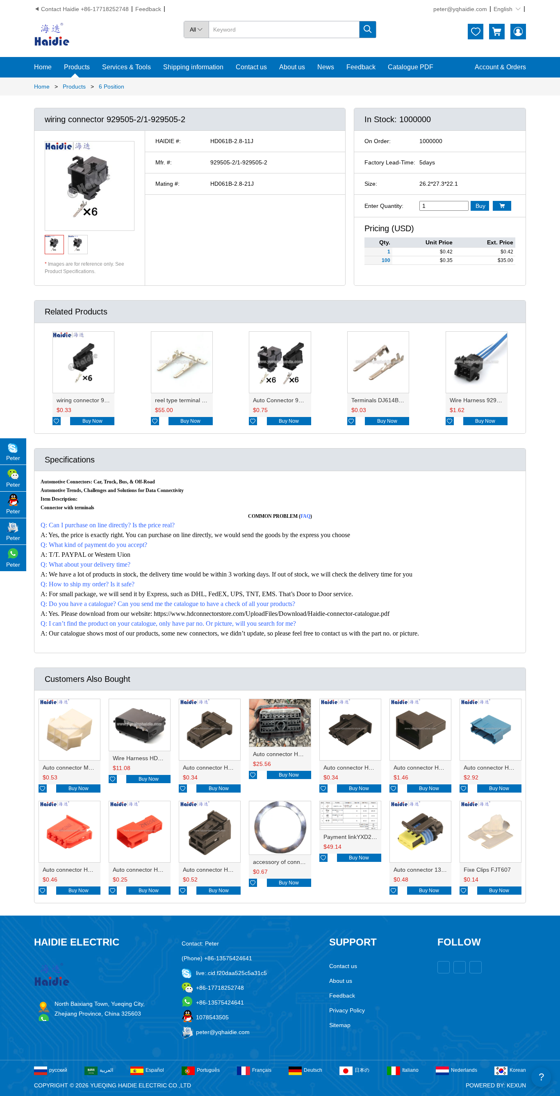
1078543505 (212, 1017)
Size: (370, 183)
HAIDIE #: (168, 141)
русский (58, 1070)
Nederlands (464, 1070)
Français (261, 1070)
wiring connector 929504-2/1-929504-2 (107, 400)
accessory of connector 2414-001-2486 (304, 862)
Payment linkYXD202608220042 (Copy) (375, 837)
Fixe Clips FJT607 (487, 869)
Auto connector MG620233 (78, 767)
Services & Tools (126, 67)
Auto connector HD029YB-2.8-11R (157, 869)
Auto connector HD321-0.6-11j (503, 767)
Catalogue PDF (410, 67)
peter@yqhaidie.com (460, 9)
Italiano (410, 1070)
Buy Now (92, 421)
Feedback (148, 9)
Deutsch (313, 1070)
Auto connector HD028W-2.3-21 (224, 869)
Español (155, 1070)
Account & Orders (500, 67)
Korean (518, 1070)
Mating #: (167, 183)
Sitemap (340, 1025)
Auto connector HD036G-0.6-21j (224, 767)
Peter (13, 458)
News (325, 67)
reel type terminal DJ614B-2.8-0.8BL (202, 400)
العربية (106, 1070)
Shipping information (193, 67)
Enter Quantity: (383, 206)
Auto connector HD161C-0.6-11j (435, 767)
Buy (480, 206)
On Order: (377, 141)
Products (77, 67)
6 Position (111, 86)
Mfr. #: (163, 162)
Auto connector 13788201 (427, 869)
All (196, 29)
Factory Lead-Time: (389, 162)
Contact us (251, 67)
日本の (362, 1070)
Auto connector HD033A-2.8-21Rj (86, 869)
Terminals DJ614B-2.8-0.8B (387, 400)
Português (208, 1070)
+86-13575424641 (220, 1002)
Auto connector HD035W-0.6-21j (365, 767)
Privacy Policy (347, 1010)
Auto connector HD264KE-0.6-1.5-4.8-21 (306, 754)
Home (43, 67)
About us (292, 67)
